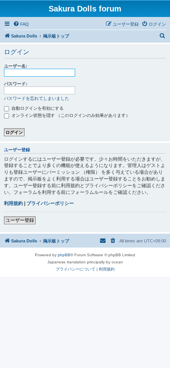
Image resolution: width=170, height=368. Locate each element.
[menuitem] (21, 24)
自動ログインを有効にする (37, 108)
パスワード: (15, 83)
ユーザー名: (15, 66)
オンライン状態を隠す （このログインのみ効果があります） (70, 115)
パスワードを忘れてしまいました (36, 98)
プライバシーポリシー (50, 203)
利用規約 (13, 203)
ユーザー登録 (20, 220)
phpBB (64, 255)
